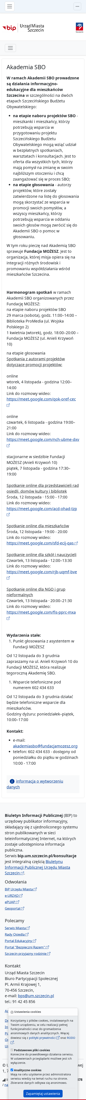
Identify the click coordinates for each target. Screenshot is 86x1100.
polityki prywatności (42, 1038)
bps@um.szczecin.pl (36, 995)
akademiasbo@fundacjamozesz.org (45, 746)
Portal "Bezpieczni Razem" (25, 947)
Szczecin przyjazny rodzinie (26, 953)
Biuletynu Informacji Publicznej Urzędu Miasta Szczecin (37, 867)
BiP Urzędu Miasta (19, 889)
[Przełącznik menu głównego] (9, 6)
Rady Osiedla (15, 934)
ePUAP (10, 902)
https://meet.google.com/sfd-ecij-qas (41, 543)
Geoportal (13, 908)
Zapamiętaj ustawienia (43, 1093)
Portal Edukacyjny (19, 940)
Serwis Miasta (16, 928)
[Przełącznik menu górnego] (77, 6)
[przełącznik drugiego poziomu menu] (10, 48)
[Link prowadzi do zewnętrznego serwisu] (79, 27)
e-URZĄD (12, 895)
